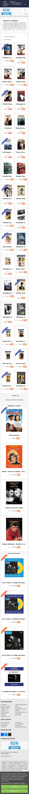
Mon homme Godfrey (10, 247)
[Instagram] (9, 734)
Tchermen (7, 128)
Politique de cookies (6, 783)
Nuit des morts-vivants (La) (13, 363)
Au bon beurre (14, 435)
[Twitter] (6, 734)
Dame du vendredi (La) (11, 341)
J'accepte (14, 787)
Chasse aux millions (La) (11, 386)
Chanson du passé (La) (11, 222)
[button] (12, 438)
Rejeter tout (14, 791)
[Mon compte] (26, 2)
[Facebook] (2, 734)
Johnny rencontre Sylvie (14, 508)
